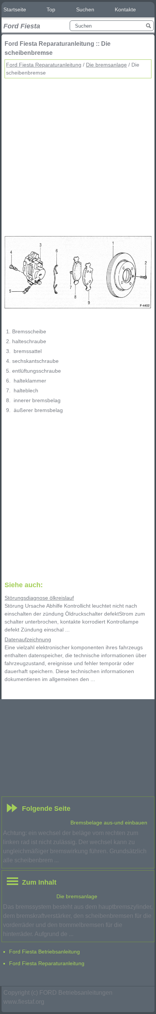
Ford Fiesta (21, 26)
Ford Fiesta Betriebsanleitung (44, 952)
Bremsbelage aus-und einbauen (108, 823)
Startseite (14, 9)
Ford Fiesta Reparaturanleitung (43, 65)
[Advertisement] (78, 156)
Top (51, 9)
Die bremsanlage (106, 65)
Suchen (85, 9)
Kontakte (125, 9)
